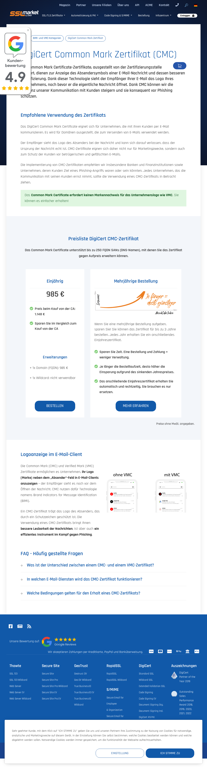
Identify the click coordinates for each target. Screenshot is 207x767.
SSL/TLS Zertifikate (52, 15)
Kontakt (164, 5)
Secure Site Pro (50, 680)
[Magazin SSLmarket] (20, 626)
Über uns (123, 5)
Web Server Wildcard (20, 698)
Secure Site (48, 673)
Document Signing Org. (151, 705)
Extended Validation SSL (152, 686)
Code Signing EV (147, 698)
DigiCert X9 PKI (147, 717)
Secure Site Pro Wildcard (55, 686)
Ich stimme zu (170, 753)
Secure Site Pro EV (51, 698)
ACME (149, 5)
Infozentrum (162, 15)
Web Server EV (17, 692)
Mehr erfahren (136, 406)
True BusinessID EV (84, 692)
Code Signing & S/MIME (117, 15)
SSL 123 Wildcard (18, 680)
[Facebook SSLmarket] (10, 626)
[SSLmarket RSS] (29, 626)
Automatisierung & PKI (83, 15)
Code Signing (146, 692)
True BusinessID (82, 686)
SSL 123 (13, 673)
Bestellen (179, 65)
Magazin (64, 5)
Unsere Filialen (101, 5)
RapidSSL (112, 673)
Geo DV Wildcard (82, 680)
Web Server (15, 686)
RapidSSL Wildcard (117, 680)
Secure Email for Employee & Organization (115, 704)
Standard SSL (146, 673)
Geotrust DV (80, 673)
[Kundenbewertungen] (59, 642)
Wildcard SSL (146, 680)
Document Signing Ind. (151, 711)
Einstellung (120, 753)
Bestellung (144, 15)
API (137, 5)
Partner (81, 5)
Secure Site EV (49, 692)
